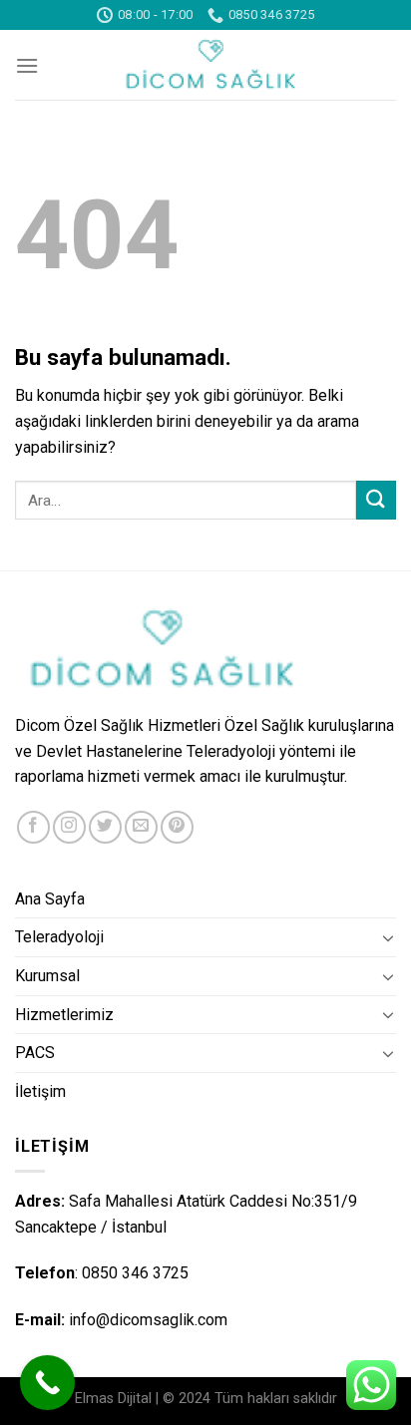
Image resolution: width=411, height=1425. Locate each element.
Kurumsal (47, 975)
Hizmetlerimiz (64, 1014)
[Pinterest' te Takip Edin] (177, 827)
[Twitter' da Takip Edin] (105, 827)
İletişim (40, 1091)
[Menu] (27, 65)
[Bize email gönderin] (141, 827)
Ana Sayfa (50, 899)
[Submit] (376, 500)
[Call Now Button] (47, 1382)
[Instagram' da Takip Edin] (69, 827)
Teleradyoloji (59, 936)
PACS (35, 1052)
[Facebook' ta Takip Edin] (33, 827)
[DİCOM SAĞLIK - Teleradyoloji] (205, 65)
